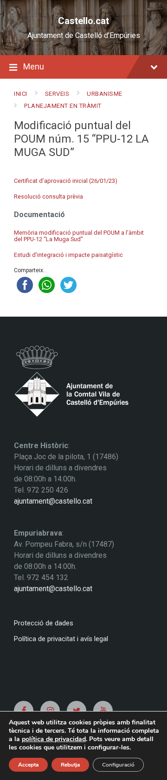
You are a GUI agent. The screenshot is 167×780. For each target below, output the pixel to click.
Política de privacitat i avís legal (61, 639)
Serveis (57, 93)
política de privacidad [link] (54, 739)
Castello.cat (83, 20)
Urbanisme (104, 93)
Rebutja (70, 764)
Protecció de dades (43, 623)
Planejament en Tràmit (63, 105)
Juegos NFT (24, 674)
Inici (20, 93)
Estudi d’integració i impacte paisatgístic (68, 254)
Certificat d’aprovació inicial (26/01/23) (65, 180)
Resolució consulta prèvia (48, 196)
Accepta (28, 764)
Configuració (118, 764)
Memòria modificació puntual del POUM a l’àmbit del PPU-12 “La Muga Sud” (79, 236)
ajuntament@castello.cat (53, 501)
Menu (33, 66)
